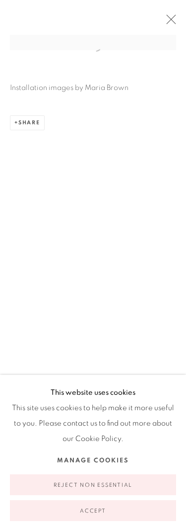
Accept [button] (93, 511)
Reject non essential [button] (93, 485)
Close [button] (168, 22)
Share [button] (29, 122)
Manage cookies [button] (93, 460)
